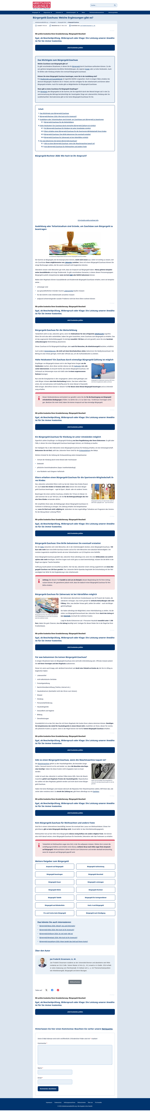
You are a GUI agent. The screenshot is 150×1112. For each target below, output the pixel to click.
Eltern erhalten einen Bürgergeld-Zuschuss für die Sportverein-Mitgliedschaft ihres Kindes (75, 131)
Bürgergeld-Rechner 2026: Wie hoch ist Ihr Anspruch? (58, 116)
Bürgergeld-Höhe (62, 22)
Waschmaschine (43, 764)
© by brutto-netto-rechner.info (88, 220)
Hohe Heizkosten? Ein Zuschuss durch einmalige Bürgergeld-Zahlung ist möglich (68, 126)
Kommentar (42, 1043)
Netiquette (107, 1028)
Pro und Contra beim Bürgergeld (55, 913)
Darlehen (96, 791)
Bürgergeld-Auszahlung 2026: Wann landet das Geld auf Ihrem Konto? (63, 941)
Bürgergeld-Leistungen (96, 882)
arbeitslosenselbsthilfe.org (41, 22)
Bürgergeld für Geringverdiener (95, 898)
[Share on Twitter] (46, 990)
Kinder (87, 69)
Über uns (90, 1102)
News (83, 12)
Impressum (49, 1102)
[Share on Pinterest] (58, 990)
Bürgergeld (35, 12)
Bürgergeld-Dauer (54, 882)
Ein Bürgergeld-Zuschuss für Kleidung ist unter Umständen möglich (67, 128)
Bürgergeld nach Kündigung (95, 913)
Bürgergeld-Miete (55, 890)
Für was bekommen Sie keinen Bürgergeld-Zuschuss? (58, 141)
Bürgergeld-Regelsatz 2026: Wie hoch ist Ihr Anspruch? (58, 938)
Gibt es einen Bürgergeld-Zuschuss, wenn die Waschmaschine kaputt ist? (69, 143)
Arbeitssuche (99, 334)
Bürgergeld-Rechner (96, 890)
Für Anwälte (98, 1102)
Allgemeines (47, 12)
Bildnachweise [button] (75, 982)
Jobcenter (58, 12)
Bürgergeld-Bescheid (95, 874)
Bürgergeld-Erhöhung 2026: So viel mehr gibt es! (56, 934)
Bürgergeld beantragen (55, 874)
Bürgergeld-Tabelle (54, 898)
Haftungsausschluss (69, 1102)
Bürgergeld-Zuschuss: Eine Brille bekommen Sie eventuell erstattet (67, 134)
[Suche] (115, 5)
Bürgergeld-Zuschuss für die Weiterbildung (59, 122)
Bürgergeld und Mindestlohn (55, 905)
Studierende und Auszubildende (51, 79)
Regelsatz (43, 92)
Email (40, 1078)
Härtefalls (67, 616)
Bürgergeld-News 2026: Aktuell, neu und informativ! (57, 926)
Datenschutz (58, 1102)
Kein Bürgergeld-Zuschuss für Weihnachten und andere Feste (65, 146)
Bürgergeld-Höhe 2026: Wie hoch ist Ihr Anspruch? (56, 930)
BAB (71, 275)
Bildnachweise (82, 1102)
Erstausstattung (84, 450)
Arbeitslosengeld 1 (71, 12)
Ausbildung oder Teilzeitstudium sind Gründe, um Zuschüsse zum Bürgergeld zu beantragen (72, 119)
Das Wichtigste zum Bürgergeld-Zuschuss (54, 113)
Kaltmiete (77, 366)
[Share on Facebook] (52, 990)
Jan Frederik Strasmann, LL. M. (87, 25)
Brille (42, 547)
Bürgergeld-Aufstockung (95, 867)
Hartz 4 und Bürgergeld (96, 905)
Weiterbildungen (50, 351)
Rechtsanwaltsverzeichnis (97, 12)
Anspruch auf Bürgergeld (54, 867)
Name (40, 1068)
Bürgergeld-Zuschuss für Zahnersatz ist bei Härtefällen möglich (66, 137)
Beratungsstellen (113, 12)
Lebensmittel (68, 291)
